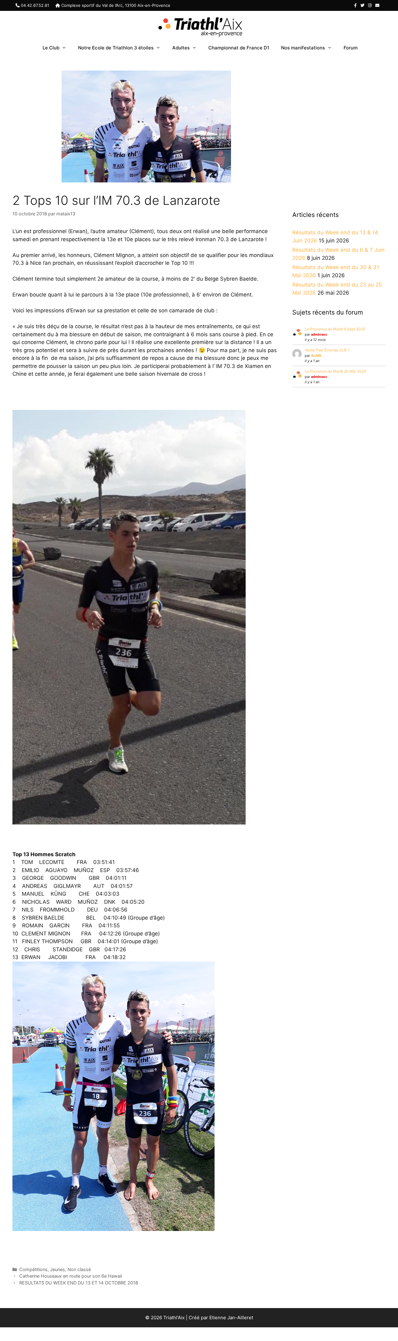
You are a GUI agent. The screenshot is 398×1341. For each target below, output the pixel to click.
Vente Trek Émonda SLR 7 (327, 350)
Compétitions (33, 1269)
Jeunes (57, 1269)
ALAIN (316, 355)
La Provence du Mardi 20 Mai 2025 (335, 371)
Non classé (79, 1269)
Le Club (51, 48)
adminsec (319, 334)
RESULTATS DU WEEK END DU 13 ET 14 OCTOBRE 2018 (78, 1282)
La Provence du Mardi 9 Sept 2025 (335, 329)
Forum (351, 48)
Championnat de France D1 (238, 48)
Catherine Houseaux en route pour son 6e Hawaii (70, 1276)
